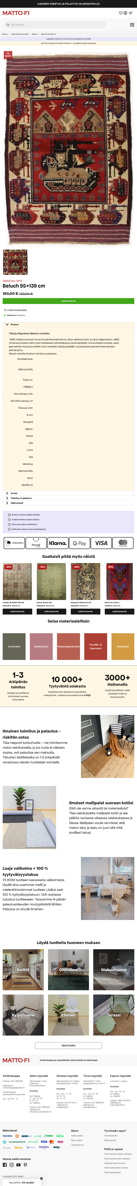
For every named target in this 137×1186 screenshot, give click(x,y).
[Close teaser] (41, 1178)
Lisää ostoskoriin (68, 301)
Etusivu (5, 34)
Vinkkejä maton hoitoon (115, 1163)
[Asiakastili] (125, 13)
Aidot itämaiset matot (20, 34)
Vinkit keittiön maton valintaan (118, 1154)
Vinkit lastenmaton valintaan (117, 1158)
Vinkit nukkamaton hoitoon (116, 1167)
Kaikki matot (77, 1135)
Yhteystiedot (110, 1140)
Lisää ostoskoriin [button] (17, 611)
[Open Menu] (132, 25)
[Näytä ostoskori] (130, 13)
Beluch (35, 34)
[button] (15, 310)
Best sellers (77, 1140)
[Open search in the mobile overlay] (55, 25)
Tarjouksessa (77, 1145)
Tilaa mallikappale (112, 1172)
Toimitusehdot (110, 1135)
